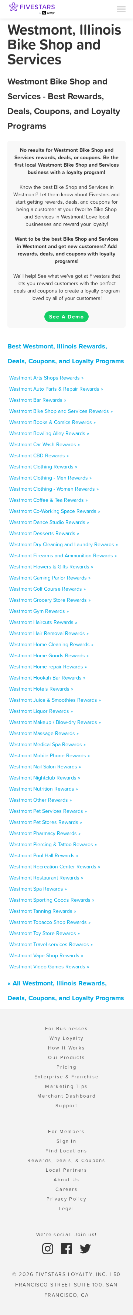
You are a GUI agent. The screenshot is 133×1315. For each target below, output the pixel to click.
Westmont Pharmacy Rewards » (45, 833)
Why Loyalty (66, 1038)
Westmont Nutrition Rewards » (43, 788)
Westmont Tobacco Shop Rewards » (50, 922)
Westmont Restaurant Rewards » (46, 877)
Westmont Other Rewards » (40, 800)
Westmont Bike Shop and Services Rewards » (61, 411)
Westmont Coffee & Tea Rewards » (48, 500)
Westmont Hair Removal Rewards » (49, 633)
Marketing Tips (66, 1086)
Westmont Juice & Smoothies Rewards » (55, 700)
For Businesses (66, 1028)
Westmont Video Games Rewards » (49, 966)
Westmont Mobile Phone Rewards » (49, 755)
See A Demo (66, 316)
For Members (66, 1131)
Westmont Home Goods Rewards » (49, 655)
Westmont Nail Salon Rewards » (45, 766)
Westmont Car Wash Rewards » (44, 444)
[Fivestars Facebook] (67, 1248)
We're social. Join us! (66, 1234)
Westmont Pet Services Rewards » (48, 811)
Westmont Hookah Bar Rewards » (47, 677)
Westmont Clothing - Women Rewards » (54, 489)
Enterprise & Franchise (66, 1076)
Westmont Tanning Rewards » (42, 911)
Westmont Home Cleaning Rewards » (51, 644)
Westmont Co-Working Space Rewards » (54, 511)
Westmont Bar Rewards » (37, 400)
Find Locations (66, 1150)
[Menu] (121, 8)
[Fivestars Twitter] (85, 1248)
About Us (66, 1179)
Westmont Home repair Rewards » (48, 666)
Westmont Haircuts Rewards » (43, 622)
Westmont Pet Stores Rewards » (45, 822)
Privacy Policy (66, 1198)
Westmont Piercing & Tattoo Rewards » (53, 844)
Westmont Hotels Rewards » (41, 688)
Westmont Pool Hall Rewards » (43, 855)
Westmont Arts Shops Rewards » (46, 377)
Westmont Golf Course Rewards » (47, 589)
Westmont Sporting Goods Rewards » (51, 900)
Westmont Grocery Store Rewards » (50, 600)
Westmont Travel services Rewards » (51, 944)
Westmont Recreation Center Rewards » (54, 866)
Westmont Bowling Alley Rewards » (49, 433)
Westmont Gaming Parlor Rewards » (50, 577)
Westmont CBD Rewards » (39, 455)
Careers (66, 1189)
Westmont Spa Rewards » (38, 888)
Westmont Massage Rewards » (44, 733)
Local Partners (66, 1170)
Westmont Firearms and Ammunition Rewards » (63, 555)
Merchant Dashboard (66, 1095)
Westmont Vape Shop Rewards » (46, 955)
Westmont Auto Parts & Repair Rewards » (56, 389)
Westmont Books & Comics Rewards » (52, 422)
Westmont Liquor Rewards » (41, 711)
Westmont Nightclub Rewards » (44, 777)
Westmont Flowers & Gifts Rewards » (51, 566)
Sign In (66, 1141)
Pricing (66, 1067)
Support (66, 1105)
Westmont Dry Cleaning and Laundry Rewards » (63, 544)
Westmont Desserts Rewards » (44, 533)
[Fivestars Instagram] (48, 1248)
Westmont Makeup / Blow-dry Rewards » (55, 722)
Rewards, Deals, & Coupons (66, 1160)
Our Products (66, 1057)
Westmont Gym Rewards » (39, 611)
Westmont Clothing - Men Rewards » (50, 477)
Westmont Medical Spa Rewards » (47, 744)
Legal (67, 1208)
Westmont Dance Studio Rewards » (49, 522)
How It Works (66, 1047)
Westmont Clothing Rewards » (43, 466)
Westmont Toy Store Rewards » (44, 933)
